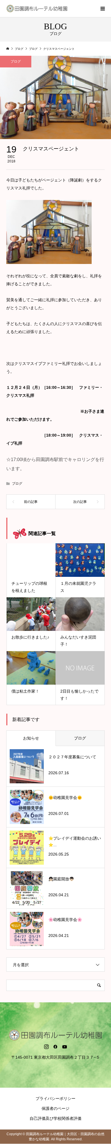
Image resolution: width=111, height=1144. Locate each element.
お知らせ (31, 738)
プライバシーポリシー (55, 1098)
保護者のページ (55, 1108)
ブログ (16, 61)
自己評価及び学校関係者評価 (55, 1118)
